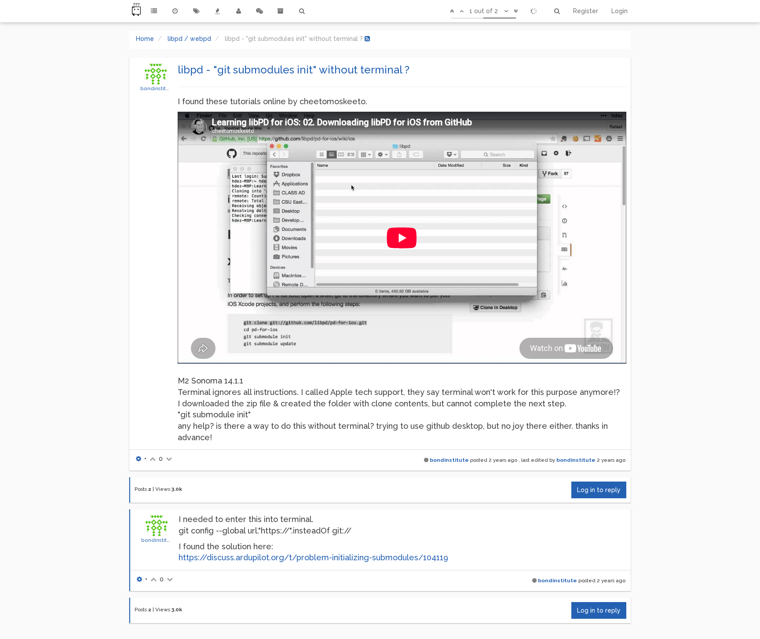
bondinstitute (157, 88)
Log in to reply (599, 489)
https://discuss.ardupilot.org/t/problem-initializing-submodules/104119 (313, 557)
